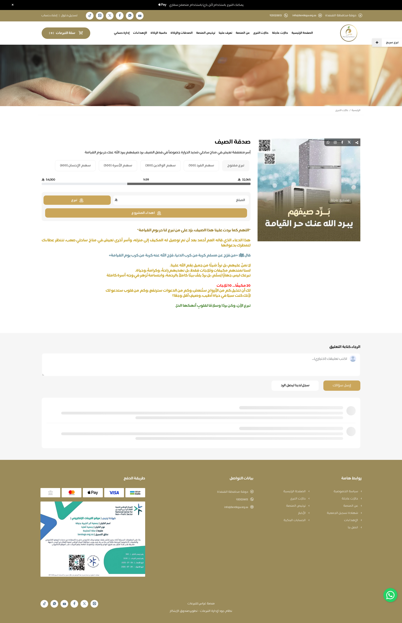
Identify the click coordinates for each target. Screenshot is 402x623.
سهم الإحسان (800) (75, 165)
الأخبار (302, 513)
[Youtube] (139, 15)
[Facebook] (120, 15)
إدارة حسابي (122, 33)
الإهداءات (140, 33)
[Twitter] (109, 15)
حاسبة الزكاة (159, 33)
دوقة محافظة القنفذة (232, 492)
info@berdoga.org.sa (304, 15)
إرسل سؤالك (342, 385)
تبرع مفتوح (236, 165)
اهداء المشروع (143, 213)
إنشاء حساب (49, 15)
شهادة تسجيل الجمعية (343, 513)
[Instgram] (99, 15)
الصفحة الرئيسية (302, 33)
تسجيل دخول (69, 15)
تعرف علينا (225, 33)
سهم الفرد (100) (201, 165)
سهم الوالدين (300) (160, 165)
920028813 (242, 499)
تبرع (74, 200)
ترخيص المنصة (205, 33)
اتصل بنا (353, 527)
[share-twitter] (349, 142)
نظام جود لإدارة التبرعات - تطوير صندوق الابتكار (201, 611)
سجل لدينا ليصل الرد (295, 385)
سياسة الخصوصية (346, 491)
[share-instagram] (335, 142)
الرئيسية (356, 110)
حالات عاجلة (280, 33)
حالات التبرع (261, 33)
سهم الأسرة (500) (118, 165)
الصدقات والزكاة (182, 33)
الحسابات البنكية (295, 520)
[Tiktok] (89, 15)
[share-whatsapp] (328, 142)
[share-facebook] (342, 142)
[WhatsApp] (129, 15)
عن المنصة (243, 33)
